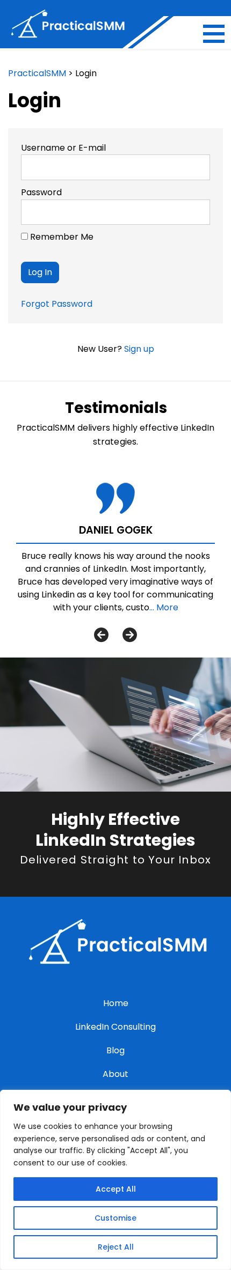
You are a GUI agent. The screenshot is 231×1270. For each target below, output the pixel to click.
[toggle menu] (214, 34)
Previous (101, 634)
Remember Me (60, 237)
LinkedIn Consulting (115, 1027)
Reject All (116, 1247)
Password (41, 192)
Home (115, 1003)
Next (129, 634)
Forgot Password (56, 304)
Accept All (116, 1189)
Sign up (139, 349)
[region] (115, 1180)
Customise (115, 1218)
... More (163, 607)
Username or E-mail (63, 148)
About (115, 1074)
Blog (115, 1050)
